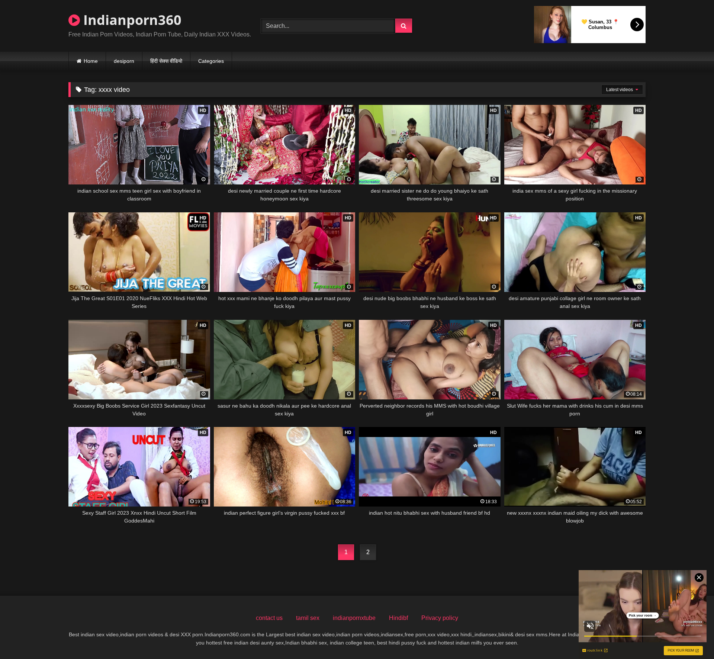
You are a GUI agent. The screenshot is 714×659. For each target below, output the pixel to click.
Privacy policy (439, 618)
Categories (211, 61)
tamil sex (307, 618)
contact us (269, 618)
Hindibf (398, 618)
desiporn (124, 61)
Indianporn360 (130, 20)
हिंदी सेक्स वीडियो (166, 61)
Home (91, 61)
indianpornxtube (354, 618)
